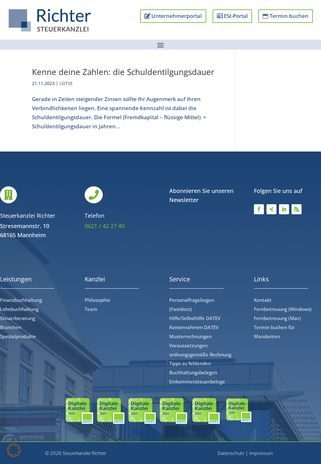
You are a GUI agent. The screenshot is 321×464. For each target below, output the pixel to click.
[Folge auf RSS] (297, 209)
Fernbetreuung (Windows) (283, 309)
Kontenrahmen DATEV (193, 327)
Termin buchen (289, 15)
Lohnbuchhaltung (19, 309)
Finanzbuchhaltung (21, 300)
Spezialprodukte (18, 336)
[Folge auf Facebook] (259, 209)
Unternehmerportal (176, 15)
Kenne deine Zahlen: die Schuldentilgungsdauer (123, 71)
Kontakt (262, 300)
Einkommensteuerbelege (197, 381)
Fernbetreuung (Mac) (277, 318)
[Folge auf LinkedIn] (284, 209)
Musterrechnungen (190, 336)
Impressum (261, 453)
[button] (14, 450)
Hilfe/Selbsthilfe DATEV (194, 318)
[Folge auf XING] (271, 209)
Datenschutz (231, 453)
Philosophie (97, 300)
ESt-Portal (236, 15)
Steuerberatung (17, 318)
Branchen (10, 327)
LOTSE (66, 83)
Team (91, 309)
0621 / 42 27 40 (104, 226)
